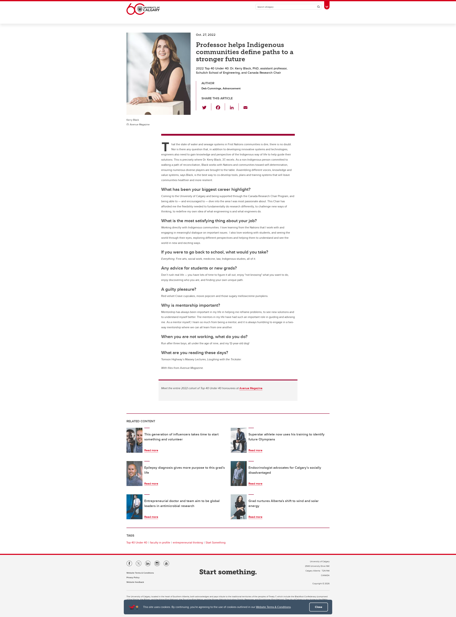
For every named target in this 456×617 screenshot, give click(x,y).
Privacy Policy (132, 577)
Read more (151, 450)
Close (318, 607)
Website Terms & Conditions (273, 607)
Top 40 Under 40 (136, 542)
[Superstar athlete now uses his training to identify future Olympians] (239, 440)
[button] (206, 106)
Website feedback (135, 582)
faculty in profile (160, 542)
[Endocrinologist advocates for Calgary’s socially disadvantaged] (239, 473)
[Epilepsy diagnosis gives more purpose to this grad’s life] (134, 473)
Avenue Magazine (250, 388)
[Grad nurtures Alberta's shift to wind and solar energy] (239, 506)
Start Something (216, 542)
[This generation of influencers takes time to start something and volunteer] (134, 440)
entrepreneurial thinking (188, 542)
